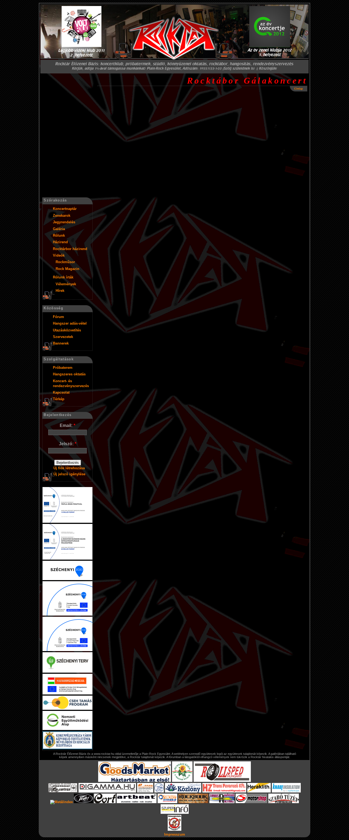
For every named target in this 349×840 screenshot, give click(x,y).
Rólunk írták (63, 277)
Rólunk (59, 235)
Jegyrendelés (64, 222)
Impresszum (174, 834)
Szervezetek (63, 337)
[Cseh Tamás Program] (67, 709)
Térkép (58, 399)
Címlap (298, 88)
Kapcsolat (61, 392)
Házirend (60, 242)
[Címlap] (174, 38)
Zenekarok (61, 215)
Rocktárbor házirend (70, 249)
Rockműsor (65, 262)
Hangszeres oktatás (69, 374)
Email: (67, 425)
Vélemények (66, 284)
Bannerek (61, 343)
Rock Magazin (67, 269)
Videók (59, 255)
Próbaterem (63, 368)
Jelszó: (67, 443)
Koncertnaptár (65, 209)
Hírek (60, 291)
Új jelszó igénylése (69, 474)
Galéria (59, 229)
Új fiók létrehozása (69, 468)
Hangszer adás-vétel (70, 323)
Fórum (58, 317)
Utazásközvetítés (67, 330)
